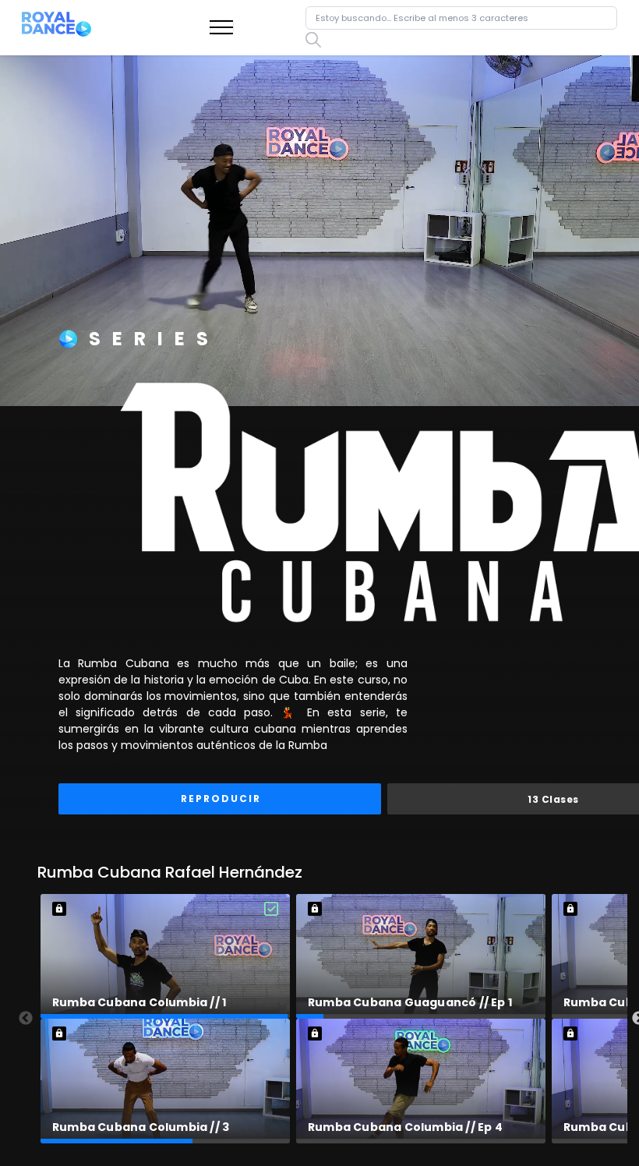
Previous (26, 1018)
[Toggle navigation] (222, 27)
